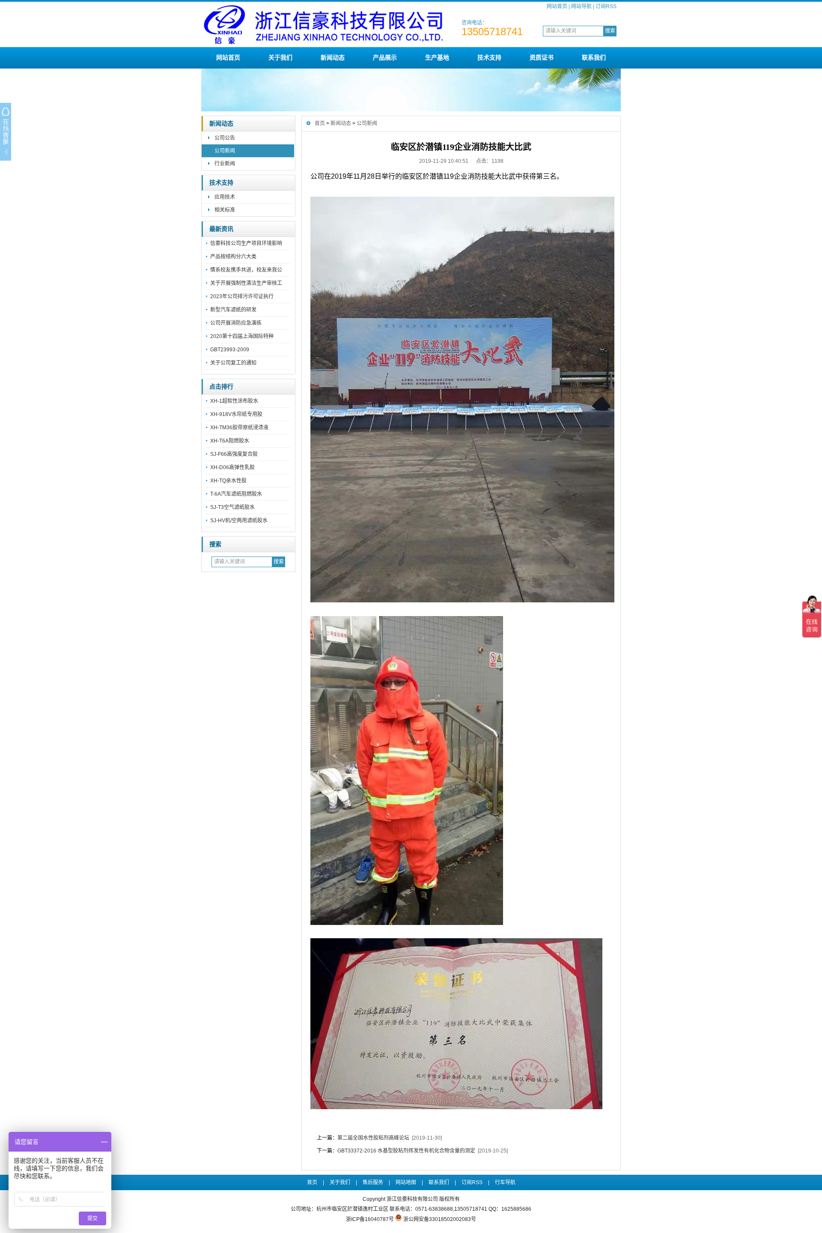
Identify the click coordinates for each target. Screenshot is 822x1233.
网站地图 (406, 1182)
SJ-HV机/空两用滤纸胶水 (239, 521)
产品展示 (385, 57)
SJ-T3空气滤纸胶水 (232, 507)
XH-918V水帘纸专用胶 (236, 414)
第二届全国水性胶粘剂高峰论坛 (373, 1138)
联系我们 (594, 57)
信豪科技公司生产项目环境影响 (246, 243)
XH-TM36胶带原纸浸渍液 (239, 428)
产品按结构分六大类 (233, 257)
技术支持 (489, 57)
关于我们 (280, 57)
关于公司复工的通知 (233, 363)
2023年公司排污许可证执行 (242, 296)
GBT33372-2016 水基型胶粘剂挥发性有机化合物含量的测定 (406, 1151)
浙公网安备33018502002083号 (439, 1219)
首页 (320, 123)
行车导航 (505, 1182)
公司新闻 (224, 151)
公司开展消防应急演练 (236, 323)
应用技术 (224, 197)
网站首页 (557, 6)
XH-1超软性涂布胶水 (234, 401)
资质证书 (542, 57)
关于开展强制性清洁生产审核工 (246, 283)
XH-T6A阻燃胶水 (229, 441)
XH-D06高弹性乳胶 (232, 467)
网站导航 (581, 6)
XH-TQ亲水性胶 (228, 481)
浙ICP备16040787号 (370, 1219)
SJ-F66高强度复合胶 (234, 454)
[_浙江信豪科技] (323, 44)
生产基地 (437, 57)
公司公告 (224, 138)
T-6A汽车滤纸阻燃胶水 (236, 494)
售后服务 (373, 1182)
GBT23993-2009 (229, 350)
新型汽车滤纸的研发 (233, 310)
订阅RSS (606, 6)
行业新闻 (224, 164)
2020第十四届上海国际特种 (242, 336)
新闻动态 (333, 57)
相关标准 (224, 210)
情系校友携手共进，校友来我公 (246, 270)
